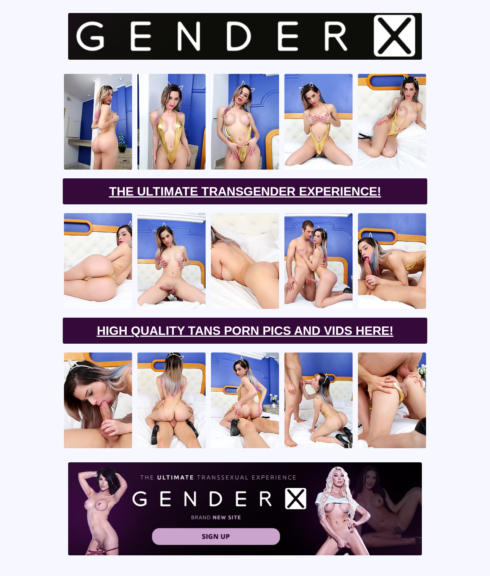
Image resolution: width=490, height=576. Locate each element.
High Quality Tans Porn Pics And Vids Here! (245, 331)
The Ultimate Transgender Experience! (245, 191)
